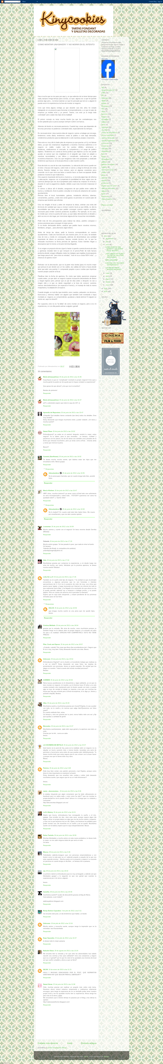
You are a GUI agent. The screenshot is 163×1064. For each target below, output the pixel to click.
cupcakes (104, 148)
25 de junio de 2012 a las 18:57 (72, 644)
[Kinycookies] (108, 77)
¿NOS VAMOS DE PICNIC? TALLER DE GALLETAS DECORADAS (115, 255)
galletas (104, 162)
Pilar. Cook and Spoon (51, 644)
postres (104, 180)
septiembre (110, 239)
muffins (104, 172)
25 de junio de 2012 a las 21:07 (62, 726)
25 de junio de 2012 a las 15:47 (72, 412)
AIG (102, 87)
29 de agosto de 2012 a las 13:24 (66, 951)
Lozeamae (47, 526)
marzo (108, 279)
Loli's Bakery (48, 812)
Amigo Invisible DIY (108, 90)
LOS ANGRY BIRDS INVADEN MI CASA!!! (113, 268)
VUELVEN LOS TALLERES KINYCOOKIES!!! (114, 264)
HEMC (103, 101)
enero (108, 285)
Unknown (46, 659)
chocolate (104, 127)
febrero (108, 282)
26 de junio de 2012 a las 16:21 (65, 812)
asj (44, 871)
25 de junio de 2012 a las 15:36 (70, 377)
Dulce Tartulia (48, 835)
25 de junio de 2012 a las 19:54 (62, 659)
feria (103, 154)
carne (103, 124)
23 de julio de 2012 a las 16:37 (66, 938)
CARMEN (46, 680)
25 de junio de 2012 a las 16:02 (70, 456)
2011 (106, 288)
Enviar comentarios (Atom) (57, 1048)
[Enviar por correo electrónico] (70, 366)
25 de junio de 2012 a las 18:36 (66, 608)
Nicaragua (105, 106)
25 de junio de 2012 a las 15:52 (64, 431)
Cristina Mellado (49, 625)
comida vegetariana (108, 140)
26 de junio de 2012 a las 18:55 (65, 835)
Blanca (45, 852)
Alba (45, 703)
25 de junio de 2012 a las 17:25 (65, 577)
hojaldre (104, 167)
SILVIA (45, 969)
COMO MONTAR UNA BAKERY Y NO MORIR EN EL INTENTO (114, 248)
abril (107, 276)
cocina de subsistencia (109, 132)
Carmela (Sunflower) (50, 456)
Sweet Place (47, 431)
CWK (103, 93)
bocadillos (104, 119)
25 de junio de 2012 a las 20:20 (58, 703)
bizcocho (104, 114)
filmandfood (105, 159)
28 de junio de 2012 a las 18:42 (57, 871)
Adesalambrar (54, 473)
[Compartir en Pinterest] (79, 366)
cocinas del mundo (108, 138)
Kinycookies (104, 58)
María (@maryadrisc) (51, 377)
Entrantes (104, 98)
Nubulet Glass (48, 951)
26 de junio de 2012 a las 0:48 (60, 768)
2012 (106, 236)
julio (107, 242)
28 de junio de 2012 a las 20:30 (61, 892)
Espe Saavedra (48, 938)
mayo (108, 273)
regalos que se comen (109, 186)
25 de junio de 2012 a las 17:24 (58, 560)
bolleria (104, 122)
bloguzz (104, 117)
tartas (103, 194)
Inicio (69, 1043)
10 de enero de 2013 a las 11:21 (60, 969)
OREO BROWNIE (111, 260)
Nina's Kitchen (48, 490)
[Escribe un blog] (72, 366)
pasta (103, 175)
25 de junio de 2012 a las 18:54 (67, 625)
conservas (105, 146)
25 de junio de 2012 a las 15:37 (70, 400)
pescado (104, 178)
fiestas (103, 156)
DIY (102, 95)
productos (104, 183)
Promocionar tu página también (109, 79)
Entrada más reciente (48, 1043)
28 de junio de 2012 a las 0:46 (59, 852)
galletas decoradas (108, 164)
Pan (102, 109)
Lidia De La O (48, 577)
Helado (103, 103)
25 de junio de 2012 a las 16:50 (73, 509)
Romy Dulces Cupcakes (52, 911)
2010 (106, 291)
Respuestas (49, 469)
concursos (105, 143)
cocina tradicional (107, 135)
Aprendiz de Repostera (51, 412)
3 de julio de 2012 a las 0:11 (72, 911)
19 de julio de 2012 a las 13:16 (62, 923)
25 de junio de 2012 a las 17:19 (61, 541)
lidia (44, 560)
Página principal (107, 205)
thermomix (105, 196)
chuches (104, 130)
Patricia (46, 768)
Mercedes (46, 726)
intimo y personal (107, 170)
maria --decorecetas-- (51, 791)
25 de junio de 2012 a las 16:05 (73, 473)
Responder (47, 393)
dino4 (86, 1056)
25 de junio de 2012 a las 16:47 (66, 490)
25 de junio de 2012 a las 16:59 (62, 526)
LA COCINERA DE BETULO (53, 745)
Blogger (106, 1056)
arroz (103, 111)
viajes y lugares (106, 199)
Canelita (46, 892)
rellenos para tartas (108, 188)
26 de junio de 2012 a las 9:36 (70, 791)
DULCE (51, 608)
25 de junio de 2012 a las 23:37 (75, 745)
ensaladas (105, 151)
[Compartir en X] (74, 366)
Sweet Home (47, 984)
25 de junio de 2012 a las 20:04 (62, 680)
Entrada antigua (88, 1043)
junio (107, 244)
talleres (104, 191)
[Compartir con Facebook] (77, 366)
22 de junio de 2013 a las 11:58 (64, 984)
